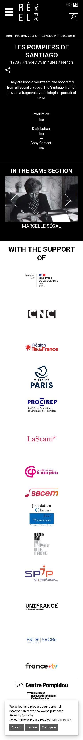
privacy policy (61, 719)
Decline (32, 727)
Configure (49, 727)
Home (8, 36)
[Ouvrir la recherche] (73, 17)
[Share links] (7, 70)
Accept (16, 727)
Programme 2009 (26, 36)
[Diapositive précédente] (15, 200)
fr (68, 4)
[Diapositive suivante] (68, 200)
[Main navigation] (9, 12)
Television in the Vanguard (58, 36)
